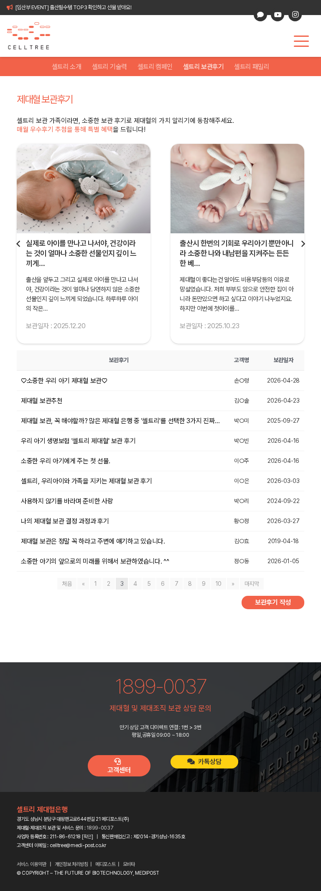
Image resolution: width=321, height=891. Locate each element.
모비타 (129, 864)
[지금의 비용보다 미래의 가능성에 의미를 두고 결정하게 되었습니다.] (237, 188)
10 (219, 583)
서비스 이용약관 (31, 864)
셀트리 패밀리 (251, 67)
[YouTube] (277, 14)
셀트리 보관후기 (203, 67)
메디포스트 (105, 864)
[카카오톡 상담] (260, 14)
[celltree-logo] (33, 36)
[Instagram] (295, 14)
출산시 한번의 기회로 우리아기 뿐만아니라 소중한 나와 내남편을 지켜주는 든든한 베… (83, 253)
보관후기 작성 (273, 602)
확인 (88, 837)
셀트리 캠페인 (155, 67)
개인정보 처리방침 (71, 864)
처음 (66, 583)
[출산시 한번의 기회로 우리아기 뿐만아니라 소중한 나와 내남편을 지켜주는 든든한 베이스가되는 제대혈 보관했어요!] (83, 188)
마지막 (252, 583)
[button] (301, 41)
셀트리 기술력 (109, 67)
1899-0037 (100, 828)
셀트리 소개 (66, 67)
